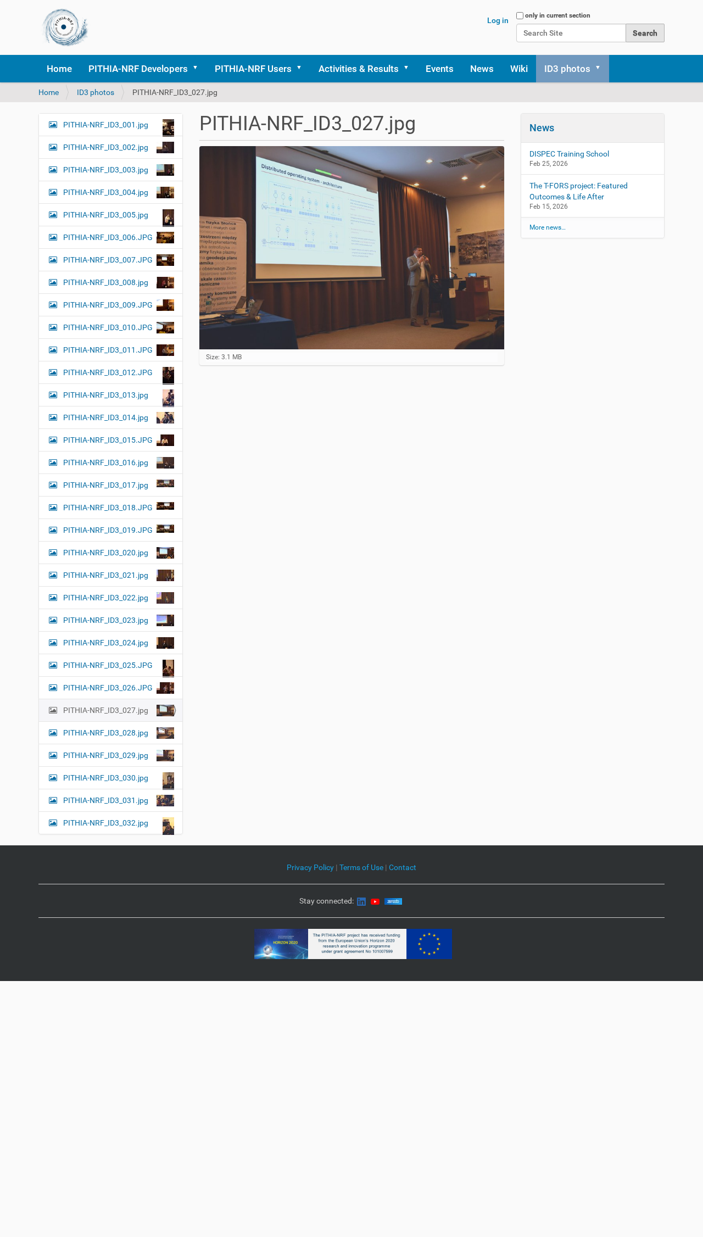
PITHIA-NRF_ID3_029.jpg (105, 755)
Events (440, 68)
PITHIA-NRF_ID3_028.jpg (105, 732)
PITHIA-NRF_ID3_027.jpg (105, 710)
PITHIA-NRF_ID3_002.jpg (105, 147)
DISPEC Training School (569, 153)
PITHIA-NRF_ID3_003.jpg (105, 169)
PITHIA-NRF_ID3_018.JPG (108, 507)
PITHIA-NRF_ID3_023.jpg (105, 620)
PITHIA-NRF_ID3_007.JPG (108, 259)
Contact (402, 867)
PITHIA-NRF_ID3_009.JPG (108, 304)
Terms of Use (362, 867)
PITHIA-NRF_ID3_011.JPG (108, 350)
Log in (498, 20)
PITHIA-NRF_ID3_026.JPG (108, 687)
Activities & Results (359, 68)
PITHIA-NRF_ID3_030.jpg (105, 777)
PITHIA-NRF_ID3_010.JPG (108, 327)
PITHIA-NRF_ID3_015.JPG (108, 440)
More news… (547, 227)
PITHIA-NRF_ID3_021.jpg (105, 575)
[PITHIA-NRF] (65, 27)
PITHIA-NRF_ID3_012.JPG (108, 372)
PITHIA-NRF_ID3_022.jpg (105, 597)
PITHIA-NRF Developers (138, 68)
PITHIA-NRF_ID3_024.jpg (105, 642)
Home (59, 68)
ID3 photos (567, 68)
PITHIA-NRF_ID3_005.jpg (105, 214)
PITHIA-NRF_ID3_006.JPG (108, 237)
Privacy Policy (310, 867)
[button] (199, 68)
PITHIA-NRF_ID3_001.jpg (105, 124)
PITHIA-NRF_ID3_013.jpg (105, 395)
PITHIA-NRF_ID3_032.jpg (105, 822)
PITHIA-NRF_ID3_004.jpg (105, 192)
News (482, 68)
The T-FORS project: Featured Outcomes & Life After (578, 191)
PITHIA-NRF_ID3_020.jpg (105, 552)
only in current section (557, 15)
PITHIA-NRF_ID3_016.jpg (105, 462)
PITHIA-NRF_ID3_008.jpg (105, 282)
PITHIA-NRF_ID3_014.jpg (105, 417)
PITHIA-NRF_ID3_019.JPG (108, 530)
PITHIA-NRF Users (253, 68)
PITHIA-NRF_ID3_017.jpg (105, 485)
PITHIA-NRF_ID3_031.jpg (105, 800)
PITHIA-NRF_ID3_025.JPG (108, 665)
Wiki (519, 68)
